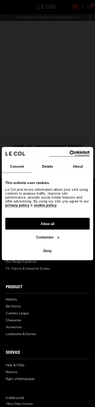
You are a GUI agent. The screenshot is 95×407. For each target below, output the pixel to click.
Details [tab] (47, 166)
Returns (11, 372)
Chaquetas (13, 320)
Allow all (47, 224)
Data (18, 403)
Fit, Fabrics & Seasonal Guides (28, 268)
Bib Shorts (13, 306)
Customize (44, 237)
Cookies (28, 403)
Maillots (11, 299)
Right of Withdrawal (20, 379)
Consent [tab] (17, 166)
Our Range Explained (21, 262)
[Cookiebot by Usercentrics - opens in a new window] (69, 153)
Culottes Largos (17, 313)
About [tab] (78, 166)
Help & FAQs (15, 365)
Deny (47, 251)
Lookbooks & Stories (21, 334)
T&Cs (9, 403)
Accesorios (14, 327)
